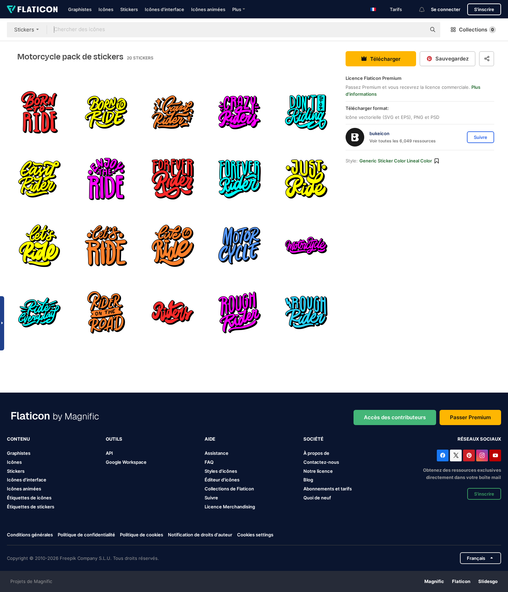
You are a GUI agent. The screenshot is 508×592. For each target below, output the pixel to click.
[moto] (239, 246)
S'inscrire (484, 9)
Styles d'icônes (221, 471)
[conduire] (39, 112)
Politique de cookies (141, 534)
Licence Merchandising (230, 506)
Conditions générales (30, 534)
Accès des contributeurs (395, 417)
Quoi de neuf (317, 497)
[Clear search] (417, 29)
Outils (114, 439)
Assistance (216, 453)
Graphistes (80, 9)
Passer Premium (470, 417)
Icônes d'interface (164, 9)
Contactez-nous (321, 462)
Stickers (129, 9)
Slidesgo (488, 581)
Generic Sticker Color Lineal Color (395, 160)
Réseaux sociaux (479, 439)
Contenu (18, 439)
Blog (308, 479)
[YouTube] (495, 455)
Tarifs (396, 9)
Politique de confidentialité (86, 534)
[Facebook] (443, 455)
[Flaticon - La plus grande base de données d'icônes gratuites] (32, 9)
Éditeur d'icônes (222, 479)
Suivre (211, 497)
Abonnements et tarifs (327, 488)
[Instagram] (482, 455)
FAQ (209, 462)
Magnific (434, 581)
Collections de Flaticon (229, 488)
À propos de (316, 453)
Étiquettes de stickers (30, 506)
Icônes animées (208, 9)
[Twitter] (456, 455)
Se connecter (445, 9)
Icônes (105, 9)
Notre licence (318, 471)
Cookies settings (255, 534)
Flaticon (461, 581)
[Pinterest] (469, 455)
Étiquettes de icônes (29, 497)
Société (313, 439)
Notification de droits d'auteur (200, 534)
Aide (210, 439)
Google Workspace (126, 462)
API (109, 453)
